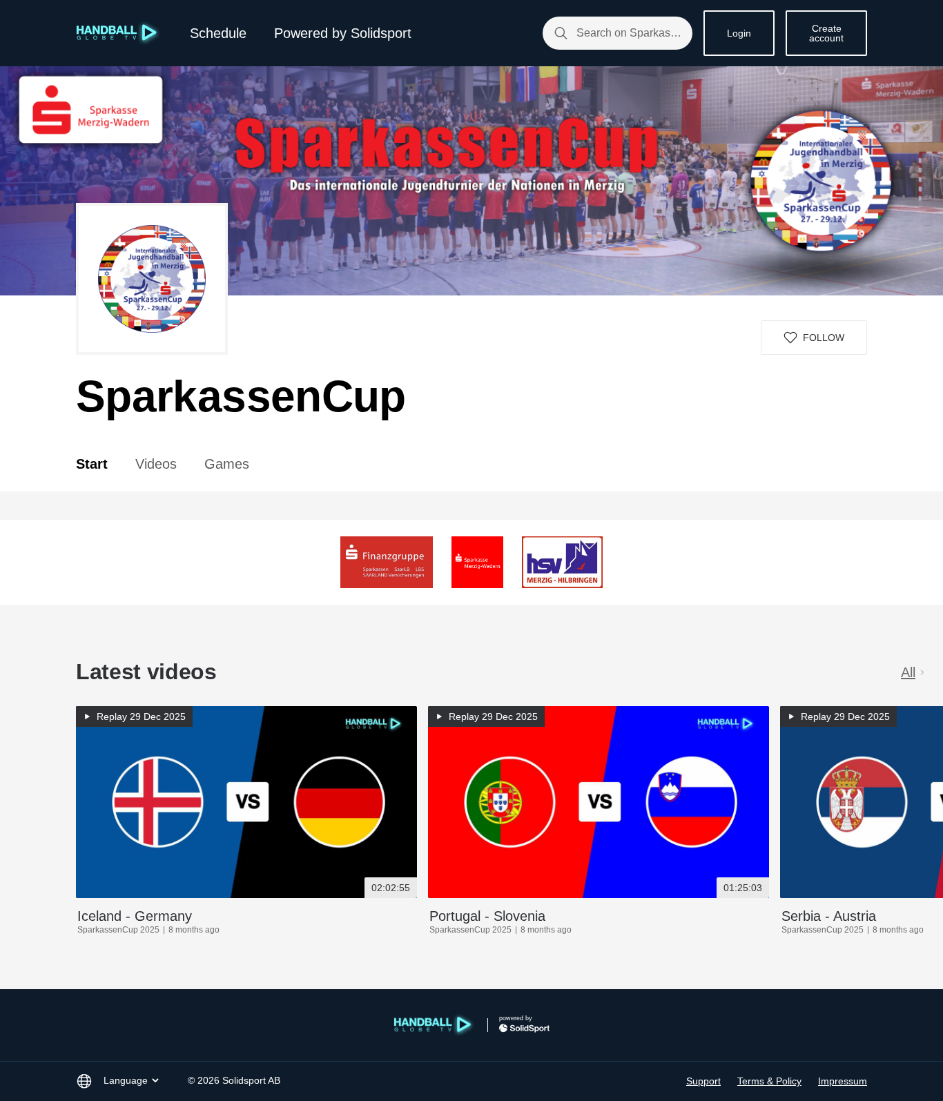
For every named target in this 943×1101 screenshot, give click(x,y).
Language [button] (126, 1080)
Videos (156, 463)
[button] (814, 337)
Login (739, 33)
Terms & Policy (769, 1081)
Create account (826, 33)
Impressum (842, 1081)
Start (92, 463)
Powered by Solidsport (342, 33)
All (908, 672)
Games (226, 463)
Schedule (218, 33)
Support (703, 1081)
